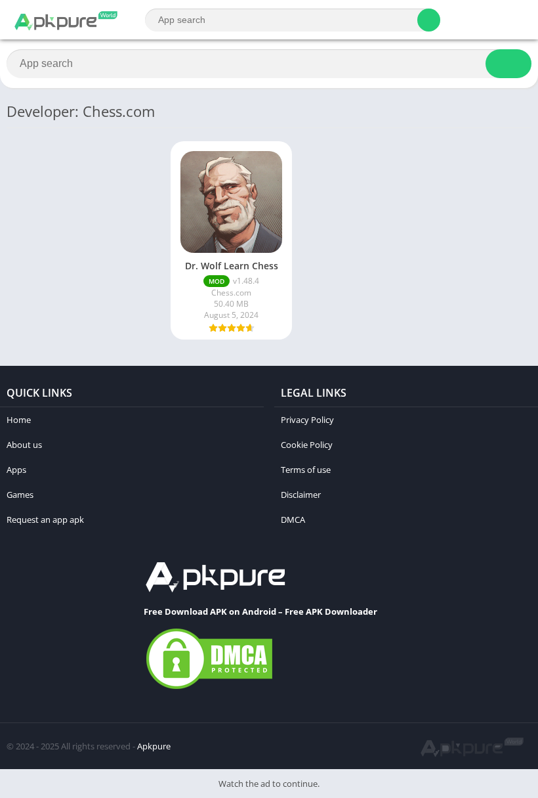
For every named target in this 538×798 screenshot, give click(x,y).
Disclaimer (301, 494)
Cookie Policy (307, 445)
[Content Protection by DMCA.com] (209, 688)
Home (19, 420)
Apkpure (154, 746)
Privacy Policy (307, 420)
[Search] (428, 20)
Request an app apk (45, 519)
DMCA (293, 519)
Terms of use (306, 470)
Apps (16, 470)
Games (20, 494)
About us (24, 445)
